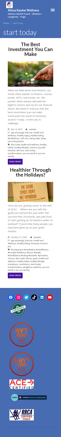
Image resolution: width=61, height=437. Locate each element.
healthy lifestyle (21, 147)
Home (6, 23)
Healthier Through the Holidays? (30, 172)
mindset (11, 150)
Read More (15, 161)
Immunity (35, 243)
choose (11, 258)
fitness (29, 258)
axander (32, 129)
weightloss (28, 267)
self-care (20, 150)
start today (30, 150)
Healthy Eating (37, 135)
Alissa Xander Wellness (23, 10)
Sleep (43, 138)
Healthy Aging (23, 135)
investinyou (13, 264)
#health (37, 252)
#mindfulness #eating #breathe (22, 255)
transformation (15, 153)
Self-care (24, 138)
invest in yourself (37, 147)
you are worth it (30, 153)
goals (35, 258)
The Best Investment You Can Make (30, 49)
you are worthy (23, 270)
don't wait (15, 144)
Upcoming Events (16, 141)
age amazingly (17, 132)
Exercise (29, 132)
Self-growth (34, 138)
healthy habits (23, 261)
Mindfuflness (14, 138)
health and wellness (30, 144)
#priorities (43, 255)
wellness (37, 267)
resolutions (24, 264)
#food (30, 252)
